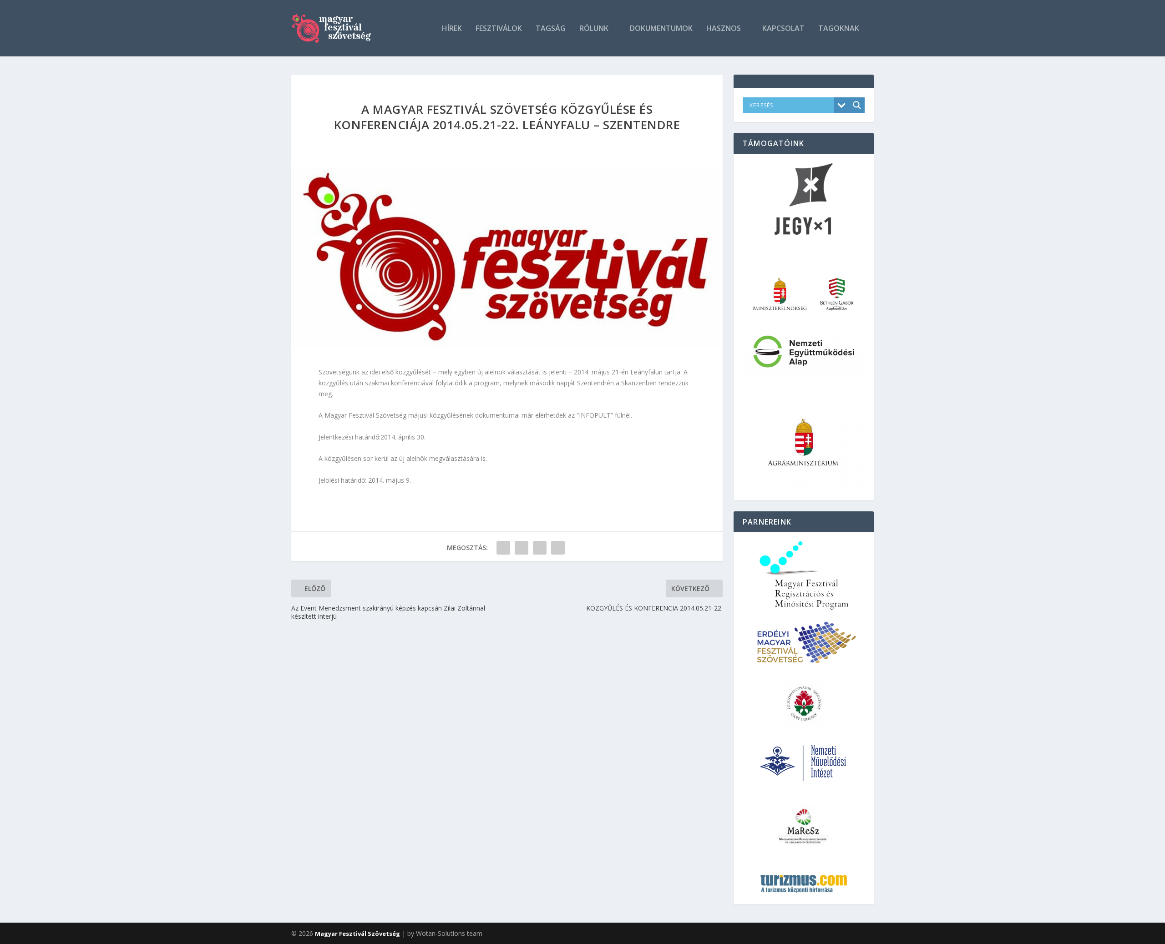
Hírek (452, 29)
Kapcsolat (783, 29)
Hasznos (723, 29)
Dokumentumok (661, 29)
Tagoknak (838, 29)
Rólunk (593, 29)
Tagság (551, 29)
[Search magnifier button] (857, 105)
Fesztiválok (499, 29)
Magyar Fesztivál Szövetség (357, 933)
